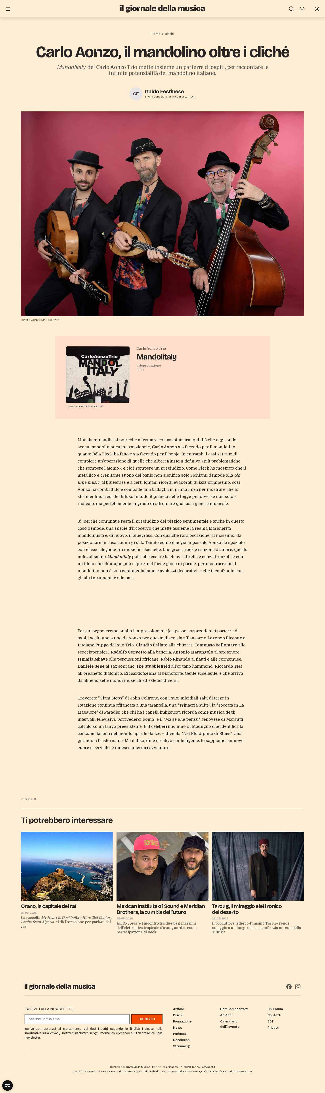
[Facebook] (289, 986)
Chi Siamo (275, 1009)
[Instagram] (297, 986)
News (177, 1028)
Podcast (179, 1034)
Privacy (273, 1028)
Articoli (179, 1009)
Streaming (181, 1046)
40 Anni (226, 1015)
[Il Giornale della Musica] (162, 8)
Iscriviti (147, 1019)
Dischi (169, 34)
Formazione (182, 1021)
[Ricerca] (291, 8)
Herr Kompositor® (234, 1009)
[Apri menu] (8, 8)
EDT (270, 1021)
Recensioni (182, 1040)
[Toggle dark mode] (317, 8)
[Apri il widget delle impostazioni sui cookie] (7, 1085)
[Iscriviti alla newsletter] (302, 8)
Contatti (274, 1015)
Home (155, 34)
